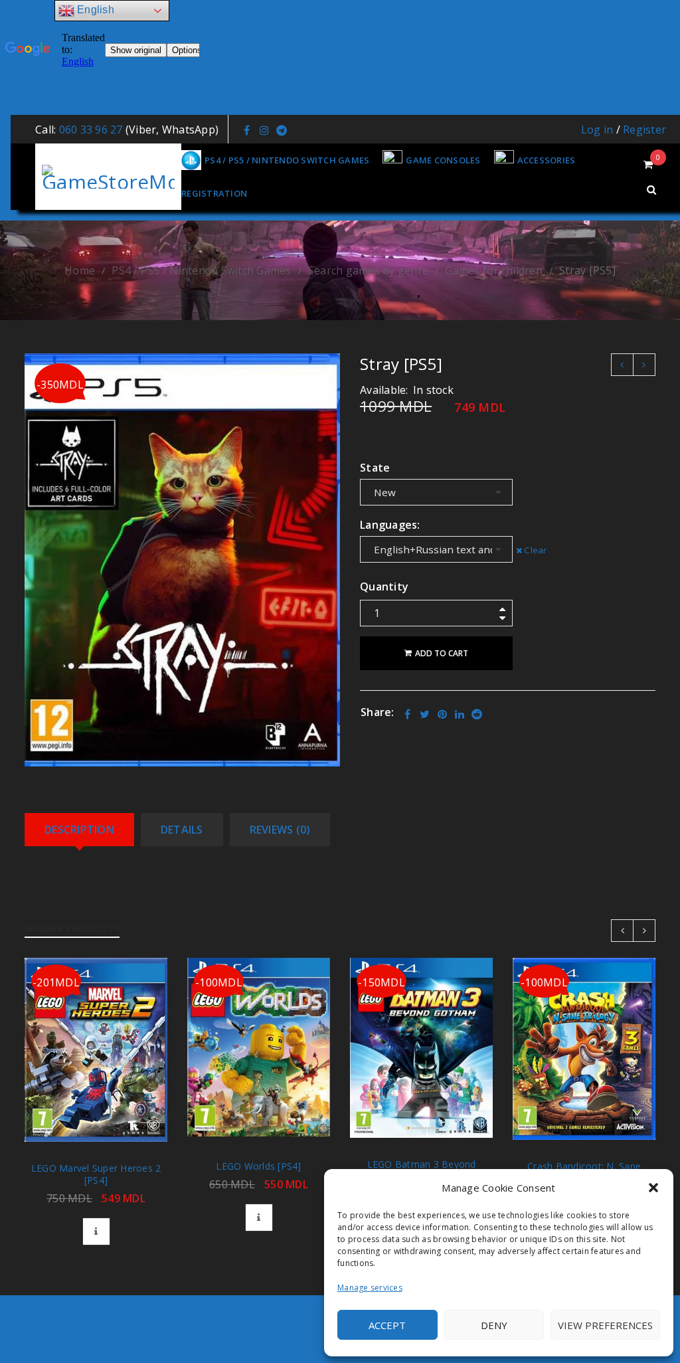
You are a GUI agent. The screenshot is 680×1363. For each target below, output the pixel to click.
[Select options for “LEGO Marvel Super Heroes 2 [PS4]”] (96, 1231)
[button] (653, 1187)
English (94, 9)
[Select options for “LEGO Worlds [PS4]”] (259, 1217)
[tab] (79, 829)
